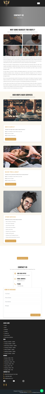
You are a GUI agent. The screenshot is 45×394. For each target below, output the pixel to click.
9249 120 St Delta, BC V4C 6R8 (11, 374)
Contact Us (6, 333)
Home (15, 17)
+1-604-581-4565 (8, 376)
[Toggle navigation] (38, 3)
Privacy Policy (7, 335)
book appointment (10, 139)
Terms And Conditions (8, 337)
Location (6, 331)
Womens (6, 329)
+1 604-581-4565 (20, 285)
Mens (5, 327)
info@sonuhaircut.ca (20, 280)
